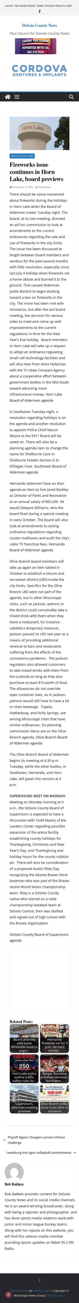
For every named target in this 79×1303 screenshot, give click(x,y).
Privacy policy (56, 1295)
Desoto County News (22, 156)
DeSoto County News (39, 25)
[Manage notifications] (8, 1295)
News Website (19, 1290)
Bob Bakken (44, 187)
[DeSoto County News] (7, 96)
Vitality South (41, 1290)
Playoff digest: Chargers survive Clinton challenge (36, 1140)
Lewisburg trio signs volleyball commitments (38, 1152)
